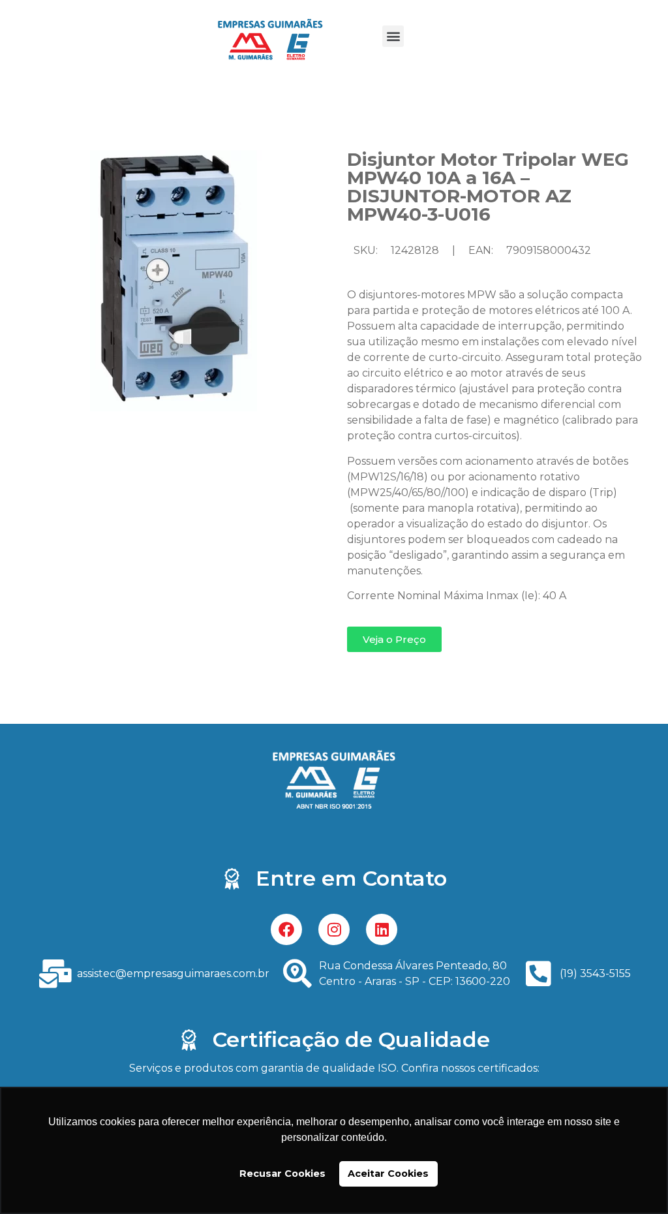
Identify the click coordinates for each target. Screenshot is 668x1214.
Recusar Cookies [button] (282, 1173)
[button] (393, 36)
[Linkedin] (381, 929)
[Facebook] (286, 929)
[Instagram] (334, 929)
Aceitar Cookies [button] (388, 1173)
